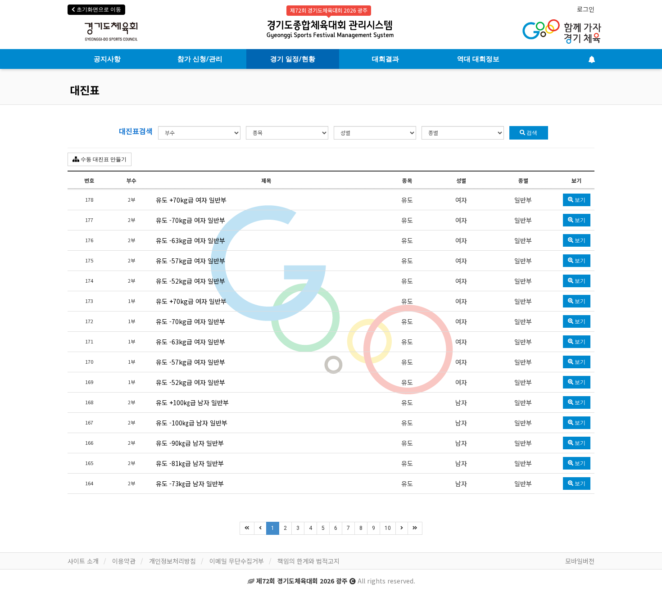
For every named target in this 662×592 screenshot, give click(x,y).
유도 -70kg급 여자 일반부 (190, 220)
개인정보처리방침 (172, 560)
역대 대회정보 (478, 59)
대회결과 (385, 59)
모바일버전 (579, 560)
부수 (131, 180)
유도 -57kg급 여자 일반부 (190, 260)
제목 (266, 180)
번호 (89, 180)
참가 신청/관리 (199, 59)
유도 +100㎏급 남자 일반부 (192, 402)
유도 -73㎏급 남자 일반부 (190, 483)
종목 (407, 180)
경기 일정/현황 (292, 59)
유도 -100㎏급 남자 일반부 (191, 422)
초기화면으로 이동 (98, 9)
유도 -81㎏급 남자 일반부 (190, 463)
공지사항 (107, 59)
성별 (461, 180)
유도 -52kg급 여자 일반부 (190, 280)
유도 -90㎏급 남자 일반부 (190, 442)
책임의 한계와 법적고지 (308, 560)
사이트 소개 (83, 560)
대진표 (85, 90)
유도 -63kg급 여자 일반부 (190, 240)
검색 (531, 133)
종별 (523, 180)
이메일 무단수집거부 (236, 560)
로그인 (585, 9)
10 (388, 528)
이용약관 (124, 560)
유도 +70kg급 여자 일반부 (191, 199)
